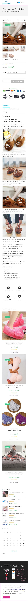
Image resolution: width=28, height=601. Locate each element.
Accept (6, 597)
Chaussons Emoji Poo (14, 11)
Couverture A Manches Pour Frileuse (14, 474)
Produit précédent (8, 20)
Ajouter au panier (18, 81)
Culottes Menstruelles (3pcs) (14, 430)
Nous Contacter (23, 581)
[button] (24, 24)
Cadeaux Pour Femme (9, 342)
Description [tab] (6, 105)
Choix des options (14, 352)
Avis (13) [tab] (5, 112)
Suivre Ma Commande (23, 576)
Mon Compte (22, 570)
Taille (5, 72)
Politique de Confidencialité (17, 589)
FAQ (23, 573)
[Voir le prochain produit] (25, 20)
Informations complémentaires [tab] (11, 108)
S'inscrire (6, 565)
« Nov (4, 553)
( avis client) (10, 63)
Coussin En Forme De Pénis (14, 387)
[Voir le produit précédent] (4, 20)
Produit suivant (20, 20)
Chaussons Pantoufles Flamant (14, 343)
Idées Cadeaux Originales (18, 342)
